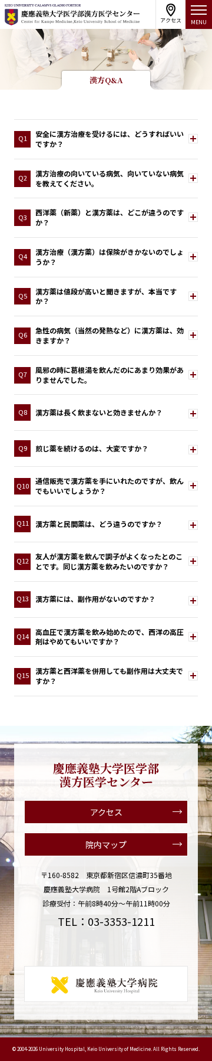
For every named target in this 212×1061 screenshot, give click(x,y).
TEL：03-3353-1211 (106, 921)
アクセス (106, 812)
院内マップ (106, 844)
